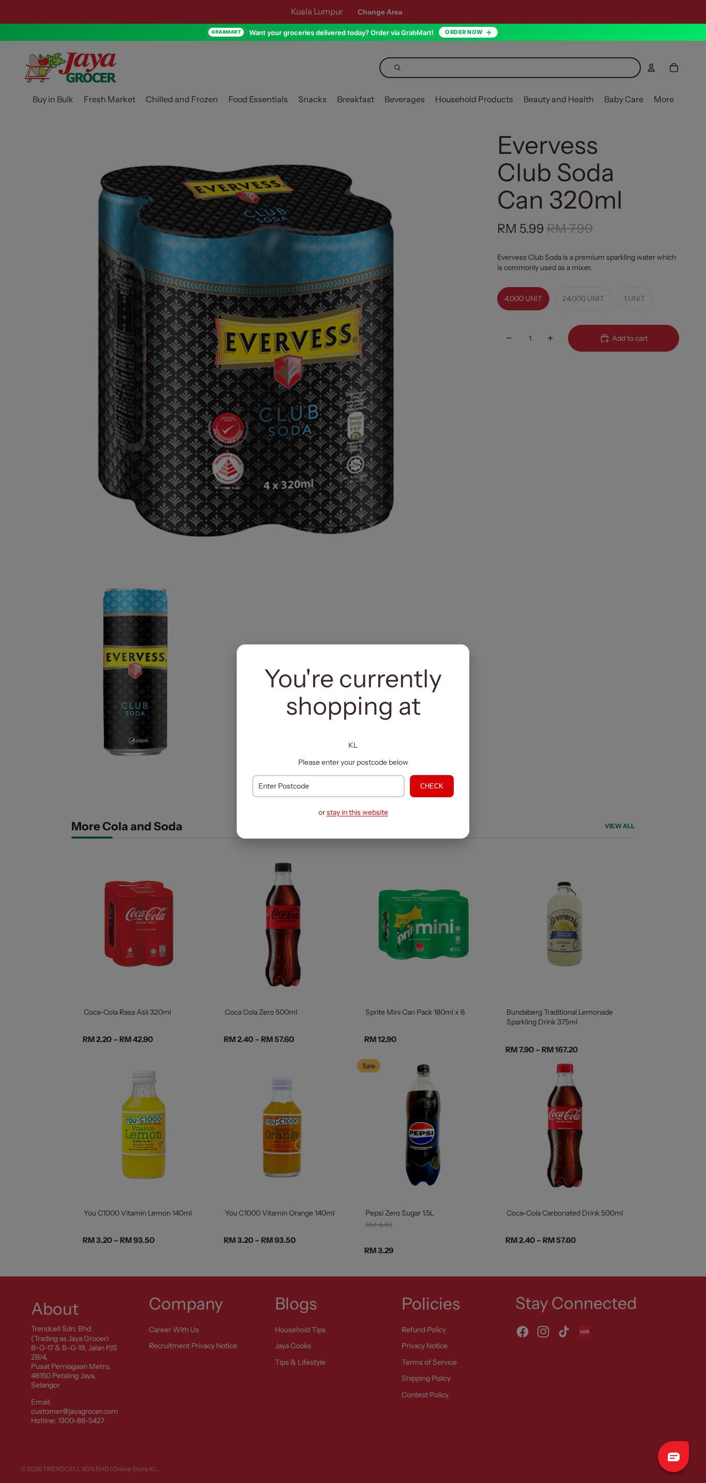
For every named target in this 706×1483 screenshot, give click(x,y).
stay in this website (357, 812)
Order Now (464, 32)
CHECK (431, 786)
